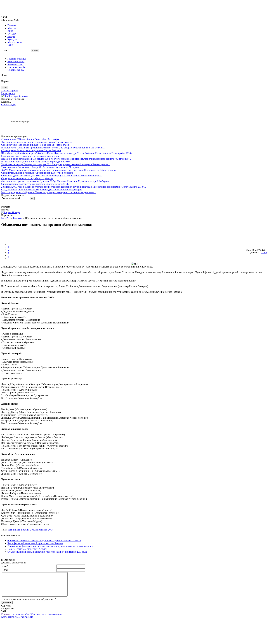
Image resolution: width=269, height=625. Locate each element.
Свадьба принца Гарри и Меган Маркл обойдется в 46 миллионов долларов (41, 189)
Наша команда (54, 614)
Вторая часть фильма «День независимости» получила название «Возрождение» (50, 546)
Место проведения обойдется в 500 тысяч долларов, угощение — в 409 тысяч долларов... (48, 192)
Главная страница (16, 58)
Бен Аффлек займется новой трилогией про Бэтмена (35, 543)
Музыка (11, 28)
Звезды (11, 36)
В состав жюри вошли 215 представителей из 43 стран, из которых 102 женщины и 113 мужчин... (53, 147)
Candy (264, 252)
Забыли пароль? (9, 90)
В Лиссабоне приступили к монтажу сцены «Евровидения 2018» (36, 161)
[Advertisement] (58, 8)
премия (25, 529)
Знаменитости (15, 64)
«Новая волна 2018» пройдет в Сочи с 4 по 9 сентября (30, 139)
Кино (10, 31)
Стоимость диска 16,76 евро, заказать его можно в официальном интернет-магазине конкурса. (51, 175)
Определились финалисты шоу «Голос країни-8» (27, 178)
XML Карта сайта (23, 617)
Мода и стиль (14, 42)
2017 (50, 529)
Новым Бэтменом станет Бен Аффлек (27, 549)
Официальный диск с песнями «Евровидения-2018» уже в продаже (37, 172)
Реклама (5, 614)
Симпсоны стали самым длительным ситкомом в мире (30, 156)
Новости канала (15, 61)
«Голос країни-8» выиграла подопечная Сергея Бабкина (31, 150)
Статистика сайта (16, 67)
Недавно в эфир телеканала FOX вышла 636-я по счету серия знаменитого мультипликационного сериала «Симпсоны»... (66, 158)
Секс (10, 45)
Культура (12, 39)
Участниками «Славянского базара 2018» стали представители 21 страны (40, 167)
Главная (11, 25)
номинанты (14, 529)
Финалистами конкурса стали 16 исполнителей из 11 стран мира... (36, 142)
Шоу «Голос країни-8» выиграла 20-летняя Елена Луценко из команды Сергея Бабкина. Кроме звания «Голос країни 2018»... (67, 153)
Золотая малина (38, 529)
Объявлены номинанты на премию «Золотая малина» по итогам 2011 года (47, 551)
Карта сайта (7, 617)
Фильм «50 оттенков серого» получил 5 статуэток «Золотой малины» (44, 540)
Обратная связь (15, 70)
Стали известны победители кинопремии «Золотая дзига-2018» (35, 184)
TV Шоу (11, 33)
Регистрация (8, 93)
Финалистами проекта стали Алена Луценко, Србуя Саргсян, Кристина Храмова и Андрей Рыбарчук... (56, 181)
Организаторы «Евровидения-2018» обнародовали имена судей (35, 144)
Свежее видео (8, 104)
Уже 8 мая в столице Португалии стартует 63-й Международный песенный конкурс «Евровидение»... (55, 164)
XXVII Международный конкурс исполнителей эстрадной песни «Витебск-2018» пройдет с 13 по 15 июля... (59, 170)
